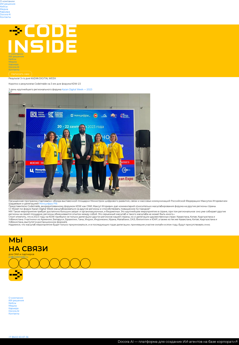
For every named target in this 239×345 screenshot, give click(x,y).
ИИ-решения (7, 4)
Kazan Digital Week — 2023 (77, 89)
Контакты (5, 17)
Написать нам (12, 21)
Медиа (4, 9)
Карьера (5, 12)
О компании (7, 1)
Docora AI (5, 14)
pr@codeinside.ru (18, 257)
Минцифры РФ (48, 203)
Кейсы (4, 6)
